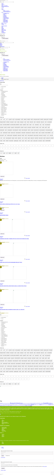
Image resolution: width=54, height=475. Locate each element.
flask (3, 404)
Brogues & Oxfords (15, 403)
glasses (32, 404)
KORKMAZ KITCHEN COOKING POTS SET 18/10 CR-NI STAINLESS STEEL (14, 238)
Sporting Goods (5, 22)
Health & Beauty (5, 68)
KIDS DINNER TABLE (4, 215)
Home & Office (5, 20)
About (2, 9)
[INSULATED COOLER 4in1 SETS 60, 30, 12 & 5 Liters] (6, 197)
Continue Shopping (5, 38)
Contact (3, 7)
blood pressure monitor (5, 403)
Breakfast (3, 94)
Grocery (4, 19)
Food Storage (21, 404)
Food (2, 26)
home (40, 404)
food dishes (5, 404)
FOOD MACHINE (12, 404)
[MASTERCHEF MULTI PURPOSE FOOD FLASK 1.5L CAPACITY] (13, 302)
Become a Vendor (4, 23)
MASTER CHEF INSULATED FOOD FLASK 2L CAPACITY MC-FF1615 (13, 285)
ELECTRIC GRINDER (33, 403)
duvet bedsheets (28, 403)
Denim (21, 403)
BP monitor (9, 403)
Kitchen (50, 404)
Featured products (3, 86)
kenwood (43, 404)
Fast (52, 403)
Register (3, 468)
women (30, 405)
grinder (35, 404)
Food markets (5, 65)
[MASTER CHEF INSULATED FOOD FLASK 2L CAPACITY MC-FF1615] (13, 279)
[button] (2, 176)
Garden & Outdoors (6, 18)
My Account (3, 430)
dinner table (24, 403)
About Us (3, 4)
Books (4, 14)
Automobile (5, 62)
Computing (4, 15)
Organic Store (3, 110)
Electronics (4, 16)
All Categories (4, 32)
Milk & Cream (4, 29)
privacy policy (45, 466)
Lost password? (3, 457)
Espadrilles (46, 403)
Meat (2, 27)
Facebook (3, 434)
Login (3, 455)
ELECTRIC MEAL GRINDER (39, 403)
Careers (3, 442)
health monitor (37, 404)
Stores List (3, 428)
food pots (18, 404)
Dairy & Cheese (4, 30)
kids (44, 404)
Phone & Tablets (5, 21)
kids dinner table (46, 404)
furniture (29, 404)
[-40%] (6, 174)
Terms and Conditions (5, 5)
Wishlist (3, 429)
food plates (16, 404)
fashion (50, 403)
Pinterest (3, 436)
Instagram (3, 435)
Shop (2, 12)
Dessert (2, 97)
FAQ (4, 58)
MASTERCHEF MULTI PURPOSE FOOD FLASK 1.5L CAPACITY (12, 309)
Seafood (2, 343)
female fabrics (1, 404)
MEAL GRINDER (10, 405)
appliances (1, 403)
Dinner (2, 329)
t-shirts (26, 405)
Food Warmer (25, 404)
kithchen (4, 405)
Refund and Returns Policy (5, 6)
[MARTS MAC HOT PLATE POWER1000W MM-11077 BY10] (13, 255)
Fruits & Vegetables (6, 17)
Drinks (2, 330)
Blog (2, 71)
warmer (28, 405)
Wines (2, 115)
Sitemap (3, 443)
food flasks (8, 404)
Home (2, 3)
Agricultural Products (6, 13)
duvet (25, 403)
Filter (1, 158)
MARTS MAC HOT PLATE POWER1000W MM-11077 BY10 (11, 262)
